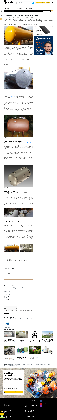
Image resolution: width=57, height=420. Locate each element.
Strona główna (6, 400)
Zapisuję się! (14, 391)
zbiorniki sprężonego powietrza (21, 193)
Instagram (44, 405)
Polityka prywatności (7, 416)
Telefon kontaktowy (7, 296)
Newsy (5, 409)
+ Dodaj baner (47, 2)
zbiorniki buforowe (12, 96)
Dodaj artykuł (6, 403)
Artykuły (13, 8)
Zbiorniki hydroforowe (47, 354)
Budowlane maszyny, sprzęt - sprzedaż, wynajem (12, 11)
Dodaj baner (6, 404)
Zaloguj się (16, 401)
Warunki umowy (6, 413)
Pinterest (44, 403)
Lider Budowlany (7, 8)
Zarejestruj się (16, 400)
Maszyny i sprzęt (19, 8)
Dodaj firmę (6, 401)
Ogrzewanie (24, 341)
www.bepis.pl (22, 266)
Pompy (36, 11)
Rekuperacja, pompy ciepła (11, 341)
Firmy (5, 407)
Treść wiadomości (7, 299)
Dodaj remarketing (7, 405)
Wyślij (6, 313)
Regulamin (5, 417)
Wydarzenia (6, 412)
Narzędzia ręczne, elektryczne (25, 11)
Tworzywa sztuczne (24, 359)
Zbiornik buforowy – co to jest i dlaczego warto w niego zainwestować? (9, 339)
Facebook (44, 401)
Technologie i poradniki (8, 410)
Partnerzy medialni (7, 415)
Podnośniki (39, 11)
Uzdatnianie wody (11, 358)
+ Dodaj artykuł (43, 2)
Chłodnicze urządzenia (28, 8)
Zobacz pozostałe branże (46, 11)
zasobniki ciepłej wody (29, 142)
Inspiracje (5, 411)
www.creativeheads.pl (29, 411)
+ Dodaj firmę (37, 2)
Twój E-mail (6, 293)
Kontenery (32, 11)
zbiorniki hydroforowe (26, 224)
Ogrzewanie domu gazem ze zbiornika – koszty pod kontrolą (47, 340)
